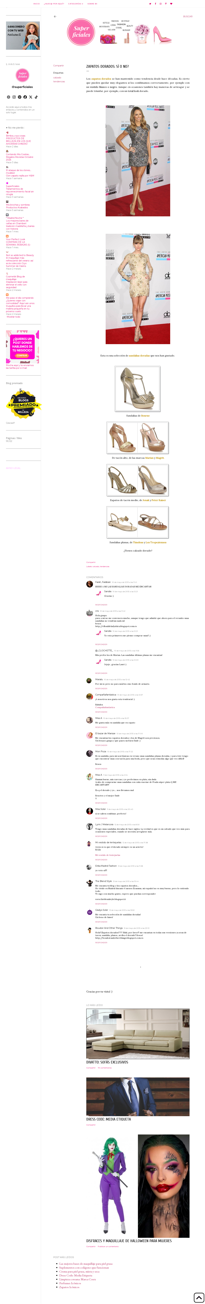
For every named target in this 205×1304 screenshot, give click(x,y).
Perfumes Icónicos (70, 1283)
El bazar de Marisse (105, 733)
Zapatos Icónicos (69, 1287)
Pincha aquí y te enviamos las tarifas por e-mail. (20, 366)
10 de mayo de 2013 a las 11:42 (112, 611)
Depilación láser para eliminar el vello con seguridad (16, 285)
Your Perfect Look (15, 239)
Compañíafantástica (105, 694)
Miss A (98, 718)
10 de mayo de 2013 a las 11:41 (124, 582)
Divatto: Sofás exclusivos (107, 1062)
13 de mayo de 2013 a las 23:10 (136, 928)
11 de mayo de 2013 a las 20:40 (120, 809)
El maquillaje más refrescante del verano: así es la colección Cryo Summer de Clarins (19, 262)
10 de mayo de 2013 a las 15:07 (116, 718)
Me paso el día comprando (20, 298)
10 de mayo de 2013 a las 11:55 (126, 651)
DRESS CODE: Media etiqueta (108, 1119)
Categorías (75, 4)
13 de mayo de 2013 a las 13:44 (126, 881)
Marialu (99, 679)
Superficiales (12, 186)
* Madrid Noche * (15, 218)
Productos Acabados (17, 207)
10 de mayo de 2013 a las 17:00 (130, 733)
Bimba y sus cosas (15, 135)
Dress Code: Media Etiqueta (75, 1275)
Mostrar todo (13, 316)
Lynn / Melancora (104, 824)
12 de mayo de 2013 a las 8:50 (127, 824)
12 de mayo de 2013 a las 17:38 (135, 842)
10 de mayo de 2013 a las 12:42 (117, 679)
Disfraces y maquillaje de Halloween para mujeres (129, 1241)
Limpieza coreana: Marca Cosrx (77, 1279)
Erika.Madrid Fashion (106, 866)
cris (97, 611)
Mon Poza (100, 751)
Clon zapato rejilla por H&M (20, 175)
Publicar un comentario (108, 1246)
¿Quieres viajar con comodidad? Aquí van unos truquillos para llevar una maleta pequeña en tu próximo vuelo (20, 306)
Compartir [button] (58, 65)
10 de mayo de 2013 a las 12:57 (130, 695)
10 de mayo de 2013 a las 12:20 (126, 660)
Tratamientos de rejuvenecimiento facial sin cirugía (20, 192)
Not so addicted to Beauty (20, 255)
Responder (101, 605)
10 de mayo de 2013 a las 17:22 (120, 751)
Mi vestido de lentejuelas (108, 842)
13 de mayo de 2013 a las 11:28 (130, 866)
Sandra (107, 591)
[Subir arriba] (199, 1298)
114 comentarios (105, 1068)
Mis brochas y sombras (18, 204)
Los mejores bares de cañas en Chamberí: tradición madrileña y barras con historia (20, 224)
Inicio (36, 4)
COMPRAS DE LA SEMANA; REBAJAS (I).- (18, 243)
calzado (57, 77)
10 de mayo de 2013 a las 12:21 (125, 591)
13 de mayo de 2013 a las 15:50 (122, 910)
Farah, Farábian (103, 582)
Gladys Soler (101, 910)
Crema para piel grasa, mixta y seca (79, 1271)
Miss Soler (100, 809)
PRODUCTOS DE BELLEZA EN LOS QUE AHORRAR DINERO (18, 141)
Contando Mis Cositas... (18, 154)
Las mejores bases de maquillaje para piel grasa (85, 1264)
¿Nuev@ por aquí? (54, 4)
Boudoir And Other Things (109, 928)
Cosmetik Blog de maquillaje (15, 278)
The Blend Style (103, 881)
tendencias (59, 81)
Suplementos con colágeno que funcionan (84, 1267)
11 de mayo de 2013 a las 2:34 (115, 775)
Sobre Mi (92, 4)
